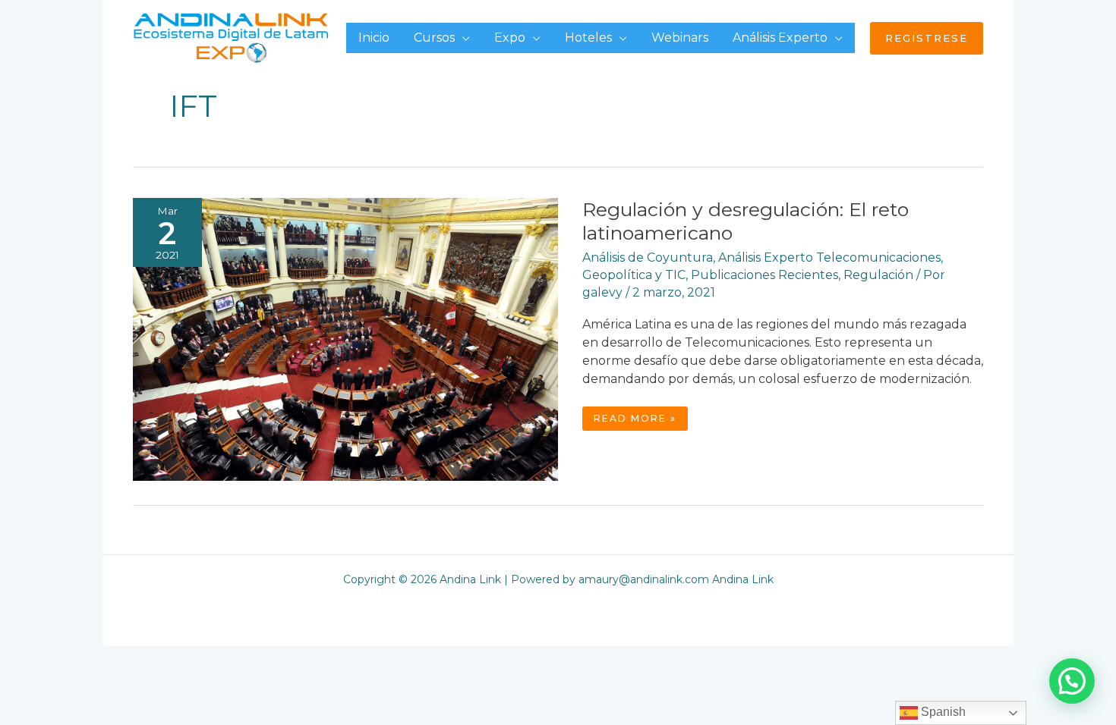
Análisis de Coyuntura (647, 257)
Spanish (942, 711)
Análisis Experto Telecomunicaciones (829, 257)
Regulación (878, 275)
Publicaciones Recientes (764, 275)
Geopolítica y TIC (634, 275)
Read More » (640, 421)
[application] (462, 37)
